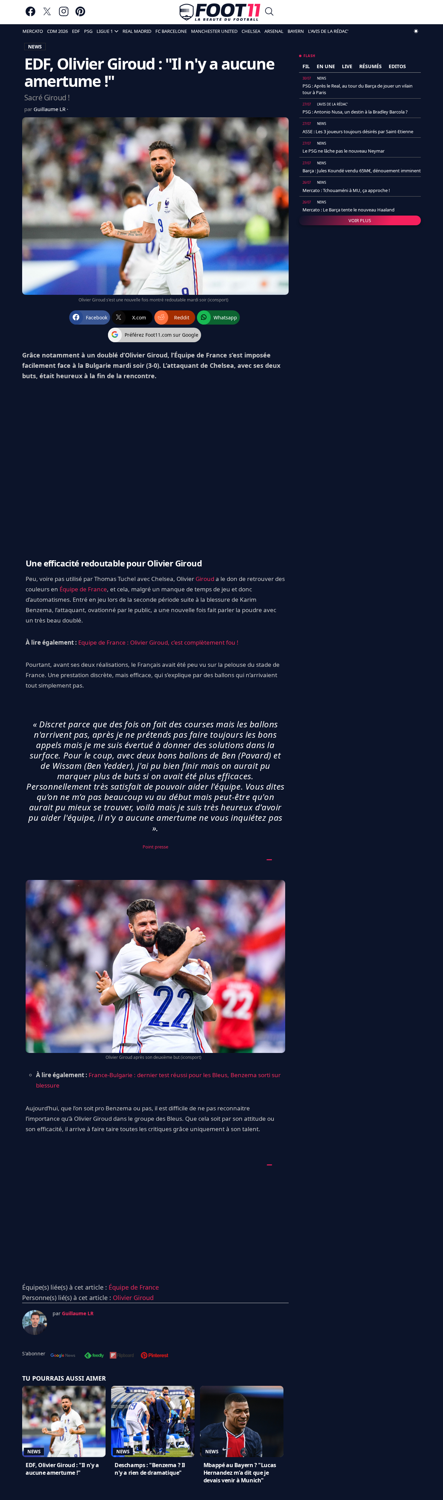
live (347, 66)
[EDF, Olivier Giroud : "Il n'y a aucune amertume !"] (64, 1421)
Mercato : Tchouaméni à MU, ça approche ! (346, 190)
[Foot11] (220, 12)
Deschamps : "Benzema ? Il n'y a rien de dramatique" (150, 1468)
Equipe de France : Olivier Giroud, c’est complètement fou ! (158, 642)
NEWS (35, 46)
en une (326, 66)
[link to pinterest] (80, 15)
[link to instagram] (64, 15)
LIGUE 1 (105, 31)
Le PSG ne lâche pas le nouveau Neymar (343, 151)
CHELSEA (251, 31)
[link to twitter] (47, 15)
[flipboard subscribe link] (122, 1356)
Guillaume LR (50, 109)
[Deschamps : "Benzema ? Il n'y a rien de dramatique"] (153, 1421)
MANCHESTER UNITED (214, 31)
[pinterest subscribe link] (154, 1356)
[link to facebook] (30, 15)
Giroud (205, 579)
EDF (76, 31)
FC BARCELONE (171, 31)
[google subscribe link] (63, 1356)
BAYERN (296, 31)
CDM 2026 (57, 31)
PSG (88, 31)
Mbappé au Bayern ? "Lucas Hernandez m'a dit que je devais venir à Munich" (240, 1472)
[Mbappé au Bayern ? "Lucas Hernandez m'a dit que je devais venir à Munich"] (241, 1421)
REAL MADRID (137, 31)
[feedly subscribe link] (94, 1356)
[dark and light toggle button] (416, 31)
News (33, 1451)
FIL (306, 66)
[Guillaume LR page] (34, 1322)
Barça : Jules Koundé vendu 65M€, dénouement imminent (361, 170)
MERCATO (32, 31)
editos (397, 66)
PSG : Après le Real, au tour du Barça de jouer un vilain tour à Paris (357, 89)
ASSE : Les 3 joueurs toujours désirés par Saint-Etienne (357, 131)
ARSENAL (273, 31)
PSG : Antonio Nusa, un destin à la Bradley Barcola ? (355, 112)
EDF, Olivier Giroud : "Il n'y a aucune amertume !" (62, 1468)
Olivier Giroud (133, 1297)
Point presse (155, 847)
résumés (370, 66)
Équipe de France (83, 589)
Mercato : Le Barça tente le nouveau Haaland (348, 210)
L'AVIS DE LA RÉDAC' (328, 31)
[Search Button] (269, 12)
